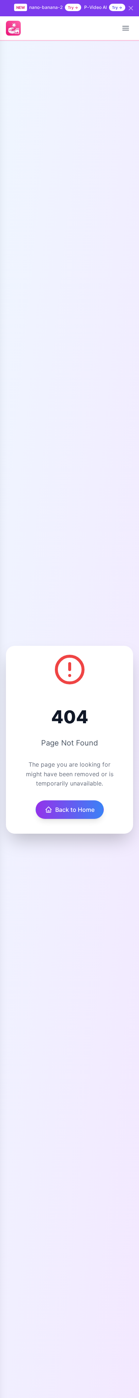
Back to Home (75, 809)
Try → (73, 7)
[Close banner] (131, 8)
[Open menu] (125, 28)
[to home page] (13, 28)
